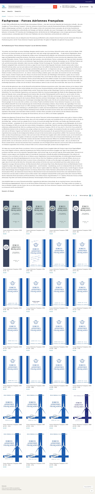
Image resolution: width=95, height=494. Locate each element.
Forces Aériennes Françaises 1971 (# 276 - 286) (59, 464)
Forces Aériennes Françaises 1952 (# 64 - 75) (59, 270)
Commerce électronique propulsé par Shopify (11, 489)
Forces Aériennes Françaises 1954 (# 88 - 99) (12, 308)
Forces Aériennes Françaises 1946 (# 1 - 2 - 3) (12, 231)
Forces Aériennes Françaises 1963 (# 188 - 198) (35, 386)
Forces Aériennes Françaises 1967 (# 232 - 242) (35, 425)
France (89, 1)
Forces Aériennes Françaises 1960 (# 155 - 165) (59, 347)
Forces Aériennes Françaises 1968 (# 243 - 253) (59, 425)
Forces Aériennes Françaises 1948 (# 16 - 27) (59, 231)
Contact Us (18, 11)
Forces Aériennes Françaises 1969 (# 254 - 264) (12, 464)
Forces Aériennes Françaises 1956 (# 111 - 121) (59, 308)
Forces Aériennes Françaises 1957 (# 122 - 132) (82, 308)
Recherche (4, 486)
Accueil (4, 16)
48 (76, 195)
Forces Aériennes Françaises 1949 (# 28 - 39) (82, 231)
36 (73, 195)
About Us (10, 11)
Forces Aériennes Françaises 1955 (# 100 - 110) (35, 308)
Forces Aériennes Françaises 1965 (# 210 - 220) (82, 386)
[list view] (92, 196)
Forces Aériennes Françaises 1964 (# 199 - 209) (59, 386)
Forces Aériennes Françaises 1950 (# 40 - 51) (12, 270)
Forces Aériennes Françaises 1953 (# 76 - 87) (82, 270)
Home (3, 11)
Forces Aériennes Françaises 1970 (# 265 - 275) (35, 464)
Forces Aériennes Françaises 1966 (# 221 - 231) (12, 425)
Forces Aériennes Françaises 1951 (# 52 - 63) (35, 270)
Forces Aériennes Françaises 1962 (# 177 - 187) (12, 386)
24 (71, 195)
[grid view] (90, 196)
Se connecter (85, 6)
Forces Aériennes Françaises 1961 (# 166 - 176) (82, 347)
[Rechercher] (55, 7)
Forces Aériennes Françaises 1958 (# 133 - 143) (12, 347)
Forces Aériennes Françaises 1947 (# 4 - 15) (35, 231)
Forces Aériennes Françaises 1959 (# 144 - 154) (35, 347)
